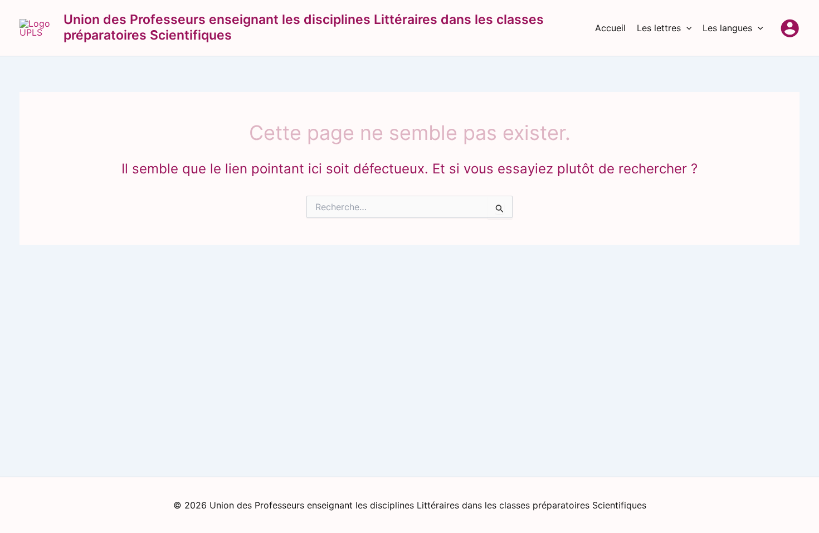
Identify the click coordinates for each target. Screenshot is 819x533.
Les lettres (659, 27)
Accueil (610, 27)
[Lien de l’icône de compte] (790, 28)
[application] (686, 28)
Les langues (727, 27)
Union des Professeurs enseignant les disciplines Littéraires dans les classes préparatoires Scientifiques (304, 27)
